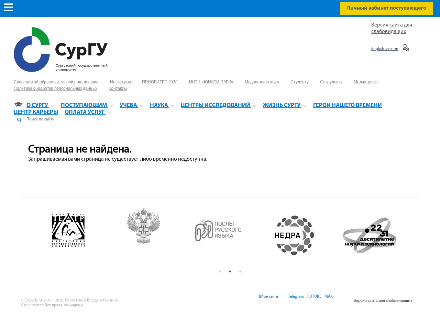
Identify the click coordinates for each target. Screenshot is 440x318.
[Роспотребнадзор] (154, 235)
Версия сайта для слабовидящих (383, 301)
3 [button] (240, 271)
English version (384, 49)
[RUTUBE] (313, 301)
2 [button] (230, 271)
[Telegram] (295, 301)
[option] (79, 235)
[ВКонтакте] (268, 301)
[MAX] (327, 301)
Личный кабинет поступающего (386, 8)
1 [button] (219, 271)
